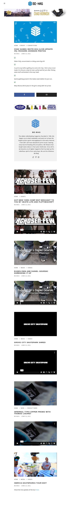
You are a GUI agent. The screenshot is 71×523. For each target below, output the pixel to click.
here (37, 490)
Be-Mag (16, 53)
